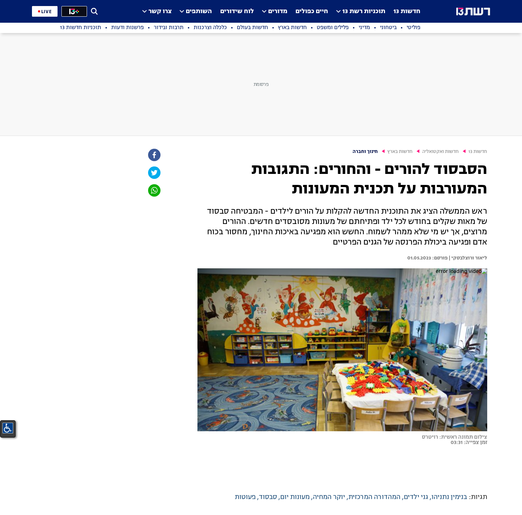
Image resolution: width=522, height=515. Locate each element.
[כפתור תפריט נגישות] (7, 428)
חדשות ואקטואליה (440, 152)
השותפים (199, 11)
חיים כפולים (311, 11)
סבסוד (268, 497)
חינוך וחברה (365, 152)
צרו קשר (160, 11)
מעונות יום (295, 497)
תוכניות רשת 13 (363, 11)
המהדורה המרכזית (374, 497)
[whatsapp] (154, 190)
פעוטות (245, 497)
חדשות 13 (406, 11)
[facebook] (154, 155)
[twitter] (154, 172)
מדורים (277, 11)
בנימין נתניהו (449, 497)
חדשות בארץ (400, 152)
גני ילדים (416, 497)
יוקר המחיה (329, 497)
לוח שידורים (237, 11)
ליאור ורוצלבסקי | (467, 258)
